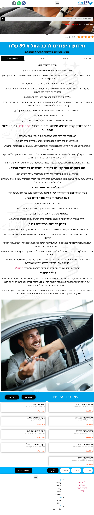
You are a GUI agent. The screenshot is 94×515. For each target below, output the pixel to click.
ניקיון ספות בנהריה (84, 404)
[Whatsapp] (19, 3)
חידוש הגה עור (38, 404)
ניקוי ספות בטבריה (84, 417)
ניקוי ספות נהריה (85, 444)
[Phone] (14, 3)
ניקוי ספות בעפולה (36, 431)
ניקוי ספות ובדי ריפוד (85, 24)
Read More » (89, 411)
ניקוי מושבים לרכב (36, 417)
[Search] (3, 19)
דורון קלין (19, 268)
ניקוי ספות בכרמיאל (35, 444)
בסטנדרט (24, 126)
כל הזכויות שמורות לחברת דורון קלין (82, 486)
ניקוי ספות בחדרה (84, 431)
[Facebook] (24, 3)
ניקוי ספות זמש (85, 457)
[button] (57, 3)
